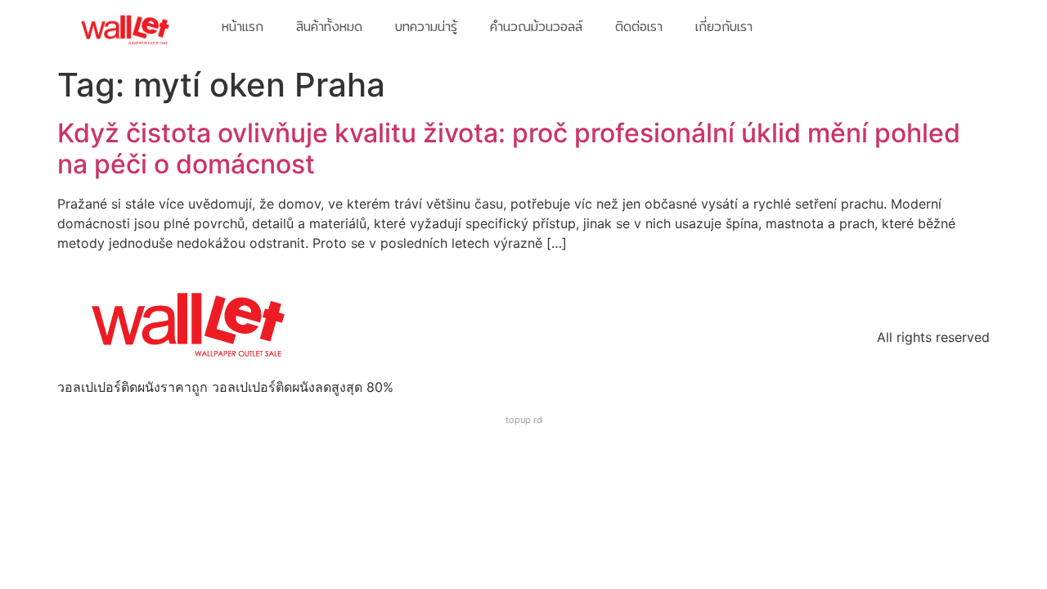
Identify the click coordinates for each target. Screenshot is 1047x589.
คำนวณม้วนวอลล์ (536, 26)
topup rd (524, 419)
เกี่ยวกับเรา (724, 26)
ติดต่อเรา (639, 26)
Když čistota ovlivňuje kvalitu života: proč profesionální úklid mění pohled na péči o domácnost (508, 148)
